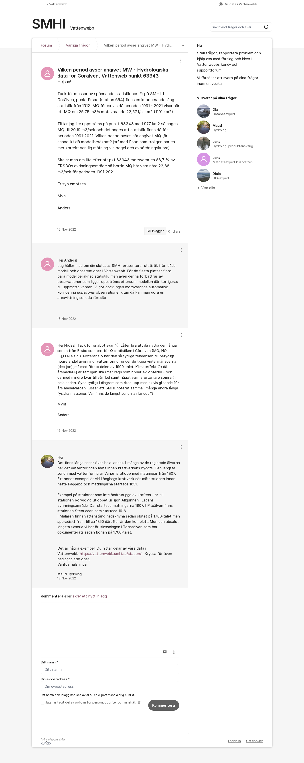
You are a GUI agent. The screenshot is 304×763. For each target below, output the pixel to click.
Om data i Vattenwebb (240, 4)
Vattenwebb (58, 4)
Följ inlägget (155, 231)
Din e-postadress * (55, 679)
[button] (164, 651)
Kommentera (163, 705)
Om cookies (254, 741)
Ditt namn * (49, 662)
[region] (110, 148)
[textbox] (110, 625)
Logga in (234, 741)
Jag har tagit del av (90, 702)
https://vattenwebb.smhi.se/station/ (110, 553)
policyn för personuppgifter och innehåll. (106, 702)
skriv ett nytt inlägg (90, 596)
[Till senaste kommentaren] (183, 45)
